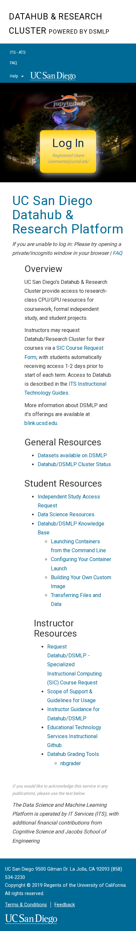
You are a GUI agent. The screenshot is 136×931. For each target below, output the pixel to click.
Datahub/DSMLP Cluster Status (74, 464)
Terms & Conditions (26, 905)
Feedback (64, 905)
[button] (68, 151)
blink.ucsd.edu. (41, 423)
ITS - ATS (17, 52)
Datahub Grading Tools (73, 754)
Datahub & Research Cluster (59, 24)
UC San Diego (55, 78)
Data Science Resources (66, 514)
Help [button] (14, 76)
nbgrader (70, 763)
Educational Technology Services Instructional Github (74, 736)
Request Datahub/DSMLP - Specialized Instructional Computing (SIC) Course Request (74, 665)
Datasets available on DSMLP (72, 455)
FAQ (13, 63)
